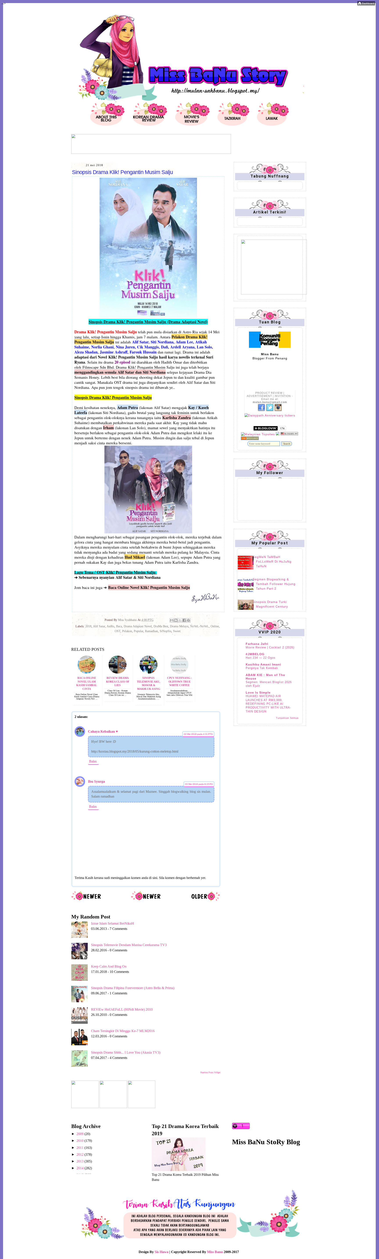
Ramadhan (151, 631)
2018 (88, 626)
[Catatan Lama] (205, 900)
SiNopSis (165, 631)
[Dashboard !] (366, 4)
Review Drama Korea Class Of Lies (117, 681)
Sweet (177, 631)
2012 (80, 1154)
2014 (80, 1168)
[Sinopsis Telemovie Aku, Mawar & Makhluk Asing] (148, 672)
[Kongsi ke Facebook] (184, 620)
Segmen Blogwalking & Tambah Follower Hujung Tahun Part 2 (274, 583)
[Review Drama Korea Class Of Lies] (118, 672)
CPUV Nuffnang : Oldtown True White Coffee (179, 681)
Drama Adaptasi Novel (138, 626)
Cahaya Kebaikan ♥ (103, 731)
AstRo (110, 626)
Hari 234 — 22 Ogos (260, 657)
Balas (93, 761)
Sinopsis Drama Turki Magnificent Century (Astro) (270, 606)
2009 (80, 1134)
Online (215, 626)
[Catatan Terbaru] (86, 900)
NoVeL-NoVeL (199, 626)
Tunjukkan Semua (287, 718)
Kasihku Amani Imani (263, 664)
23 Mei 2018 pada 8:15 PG (199, 784)
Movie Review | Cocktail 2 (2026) (270, 647)
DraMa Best (161, 626)
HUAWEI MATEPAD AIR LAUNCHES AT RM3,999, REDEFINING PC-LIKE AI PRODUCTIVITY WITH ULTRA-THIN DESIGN (268, 703)
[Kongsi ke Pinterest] (188, 620)
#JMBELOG (255, 654)
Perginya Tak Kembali (262, 668)
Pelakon (127, 631)
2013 (80, 1161)
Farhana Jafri (257, 644)
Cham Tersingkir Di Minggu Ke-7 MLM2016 (123, 1031)
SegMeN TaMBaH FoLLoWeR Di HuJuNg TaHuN (272, 561)
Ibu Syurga (96, 781)
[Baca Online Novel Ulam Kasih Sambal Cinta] (87, 672)
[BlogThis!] (176, 620)
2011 (80, 1148)
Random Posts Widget (210, 1072)
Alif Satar (99, 626)
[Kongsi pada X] (180, 620)
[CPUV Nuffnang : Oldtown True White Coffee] (179, 672)
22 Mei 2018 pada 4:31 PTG (198, 734)
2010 (80, 1140)
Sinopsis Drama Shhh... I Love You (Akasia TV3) (125, 1052)
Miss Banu (215, 1252)
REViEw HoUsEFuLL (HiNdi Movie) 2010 (122, 1009)
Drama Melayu (179, 626)
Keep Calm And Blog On (109, 966)
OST (117, 631)
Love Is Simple (258, 692)
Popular (138, 631)
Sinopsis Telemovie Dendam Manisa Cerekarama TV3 (129, 945)
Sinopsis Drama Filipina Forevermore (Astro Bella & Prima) (132, 988)
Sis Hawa (161, 1252)
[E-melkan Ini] (172, 620)
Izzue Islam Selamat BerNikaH (112, 923)
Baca (119, 626)
